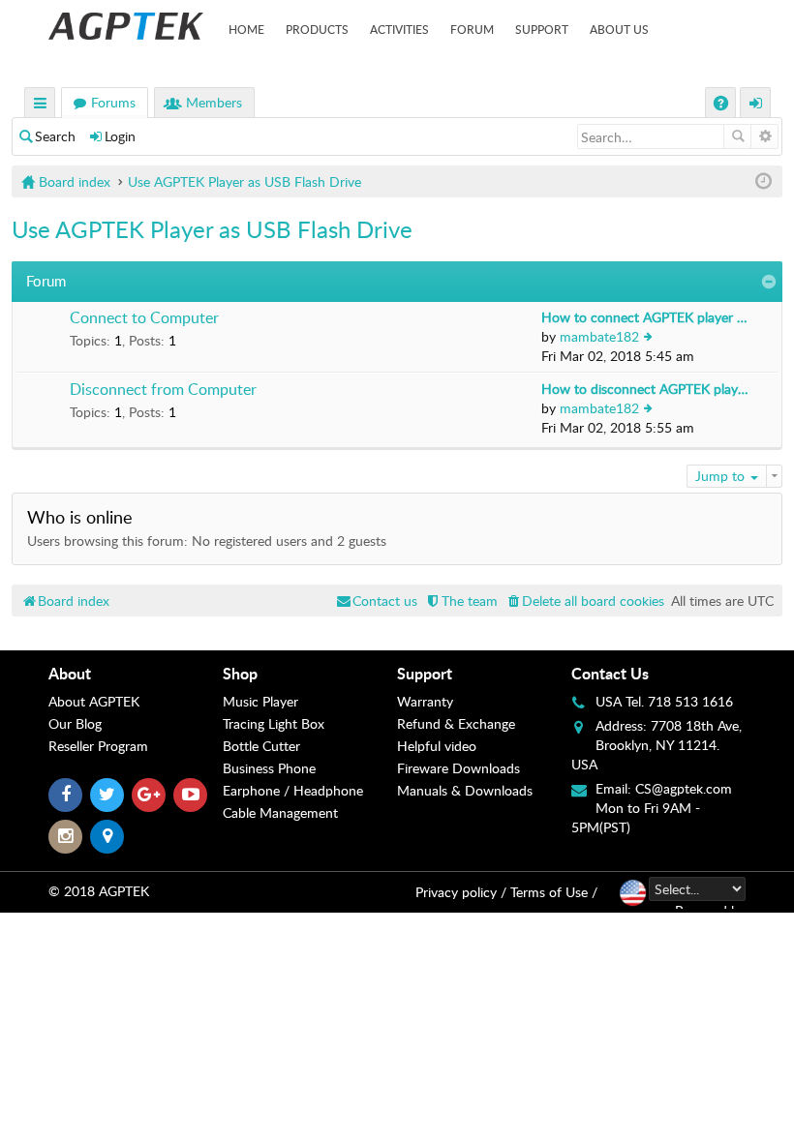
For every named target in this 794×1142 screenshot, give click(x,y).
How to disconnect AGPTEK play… (644, 388)
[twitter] (107, 795)
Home (246, 29)
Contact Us (610, 673)
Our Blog (75, 723)
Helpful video (436, 745)
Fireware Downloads (458, 768)
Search (55, 136)
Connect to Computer (144, 318)
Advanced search (764, 136)
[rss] (107, 837)
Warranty (425, 701)
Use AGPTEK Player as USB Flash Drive (212, 229)
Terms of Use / (553, 892)
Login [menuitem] (756, 105)
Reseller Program (98, 745)
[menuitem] (584, 600)
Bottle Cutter (261, 745)
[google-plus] (149, 795)
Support (541, 29)
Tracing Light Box (273, 723)
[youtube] (190, 795)
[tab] (135, 673)
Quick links (40, 105)
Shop (240, 673)
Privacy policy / (460, 892)
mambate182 (599, 336)
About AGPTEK (93, 701)
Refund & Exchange (456, 723)
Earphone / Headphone (293, 790)
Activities (399, 29)
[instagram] (65, 837)
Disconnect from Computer (163, 390)
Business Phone (269, 768)
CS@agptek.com (683, 788)
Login (120, 136)
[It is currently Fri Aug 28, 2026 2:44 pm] (763, 181)
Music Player (260, 701)
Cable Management (280, 812)
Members (214, 102)
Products (317, 29)
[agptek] (126, 26)
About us (619, 29)
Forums (113, 102)
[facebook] (65, 795)
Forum (472, 29)
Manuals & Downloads (465, 790)
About (69, 673)
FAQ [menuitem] (723, 105)
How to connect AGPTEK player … (644, 317)
